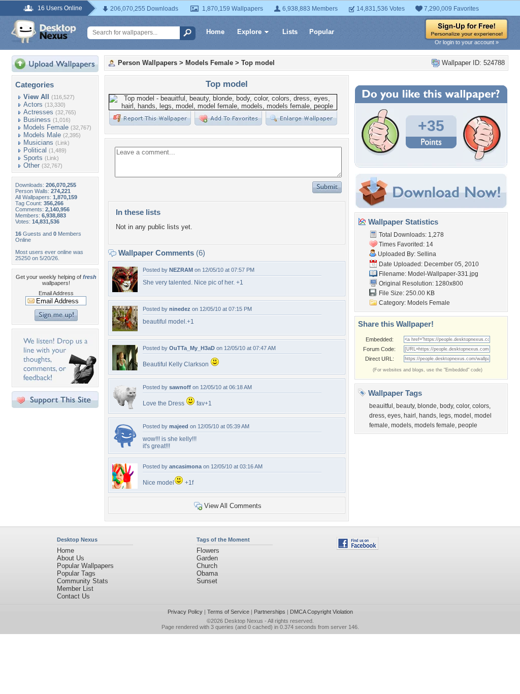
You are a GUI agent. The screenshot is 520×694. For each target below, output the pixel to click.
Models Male (42, 135)
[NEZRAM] (125, 290)
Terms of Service (228, 612)
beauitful (381, 405)
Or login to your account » (467, 42)
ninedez (179, 309)
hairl (410, 415)
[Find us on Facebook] (357, 547)
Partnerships (269, 612)
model (462, 415)
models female (434, 425)
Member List (75, 588)
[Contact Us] (58, 381)
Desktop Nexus (243, 621)
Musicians (38, 142)
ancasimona (185, 466)
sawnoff (180, 387)
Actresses (38, 112)
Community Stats (82, 581)
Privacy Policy (185, 612)
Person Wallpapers (147, 63)
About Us (70, 558)
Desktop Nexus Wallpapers (43, 31)
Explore (249, 32)
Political (35, 150)
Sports (33, 158)
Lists (290, 32)
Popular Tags (76, 573)
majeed (178, 426)
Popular (321, 32)
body (446, 405)
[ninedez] (125, 329)
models (401, 425)
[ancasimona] (125, 486)
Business (37, 119)
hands (427, 415)
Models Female (46, 127)
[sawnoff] (125, 407)
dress (376, 415)
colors (480, 405)
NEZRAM (181, 270)
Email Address (56, 293)
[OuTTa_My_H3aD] (125, 368)
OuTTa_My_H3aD (192, 348)
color (462, 405)
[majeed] (125, 446)
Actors (33, 104)
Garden (207, 558)
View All (36, 97)
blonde (427, 405)
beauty (405, 405)
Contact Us (73, 596)
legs (445, 415)
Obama (207, 573)
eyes (394, 415)
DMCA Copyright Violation (321, 612)
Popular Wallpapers (85, 566)
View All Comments (233, 506)
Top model (258, 63)
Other (31, 165)
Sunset (207, 581)
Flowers (208, 550)
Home (215, 32)
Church (207, 566)
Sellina (426, 254)
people (467, 425)
